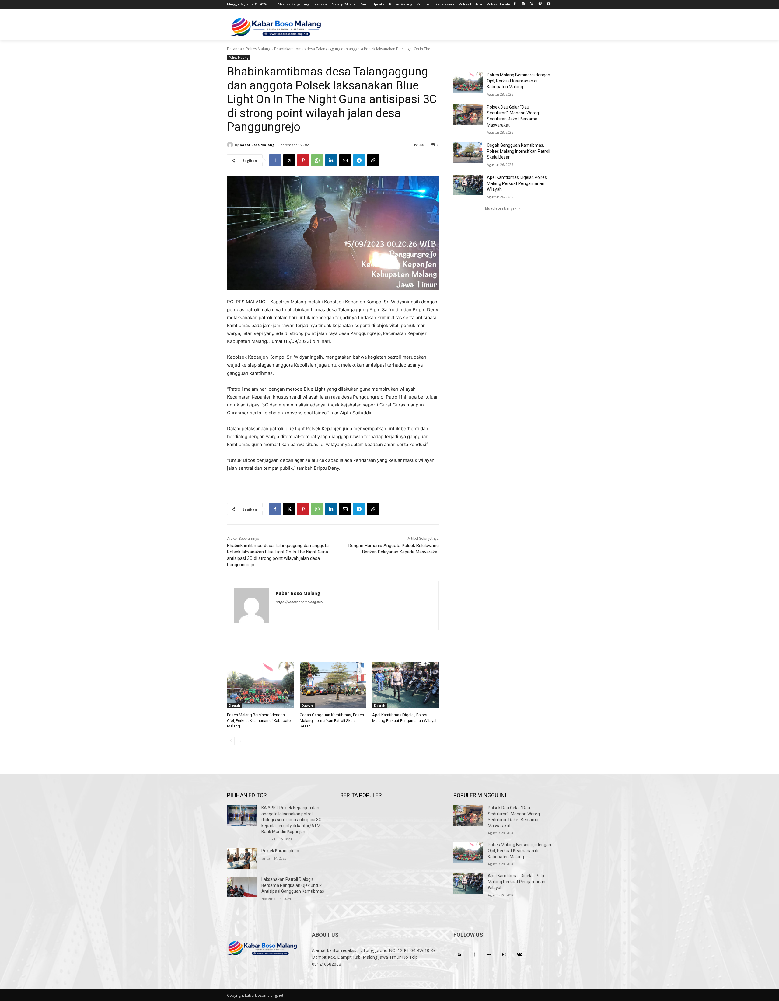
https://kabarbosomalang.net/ (299, 602)
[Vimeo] (539, 4)
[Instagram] (523, 4)
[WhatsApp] (317, 160)
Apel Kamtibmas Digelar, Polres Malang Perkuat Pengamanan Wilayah (517, 183)
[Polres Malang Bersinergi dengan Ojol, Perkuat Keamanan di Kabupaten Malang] (260, 685)
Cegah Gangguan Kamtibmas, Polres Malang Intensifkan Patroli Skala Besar (332, 720)
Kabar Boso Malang (257, 144)
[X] (531, 4)
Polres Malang (258, 48)
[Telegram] (359, 160)
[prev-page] (231, 741)
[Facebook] (514, 4)
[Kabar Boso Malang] (231, 145)
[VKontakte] (519, 955)
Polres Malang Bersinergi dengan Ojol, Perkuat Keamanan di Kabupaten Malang (260, 720)
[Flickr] (489, 955)
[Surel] (345, 160)
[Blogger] (459, 955)
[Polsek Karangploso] (242, 858)
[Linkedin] (331, 160)
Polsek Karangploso (280, 850)
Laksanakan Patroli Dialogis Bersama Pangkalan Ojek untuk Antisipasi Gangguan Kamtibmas (292, 885)
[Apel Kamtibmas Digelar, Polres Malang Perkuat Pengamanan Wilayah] (405, 685)
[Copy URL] (373, 160)
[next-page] (240, 741)
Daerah (234, 705)
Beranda (234, 48)
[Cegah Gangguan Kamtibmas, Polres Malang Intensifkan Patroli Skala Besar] (333, 685)
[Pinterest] (303, 160)
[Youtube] (548, 4)
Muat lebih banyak (500, 208)
